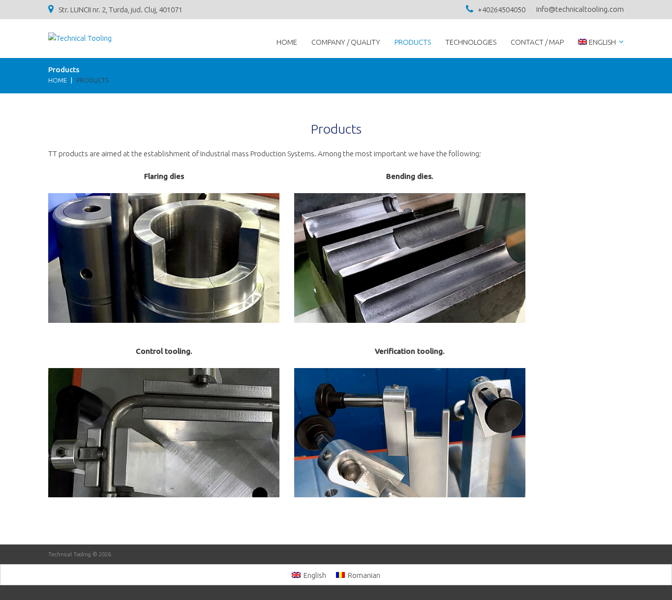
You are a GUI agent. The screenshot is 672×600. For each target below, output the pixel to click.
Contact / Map (537, 42)
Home (286, 42)
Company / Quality (345, 42)
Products (413, 42)
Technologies (470, 42)
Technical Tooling (69, 554)
